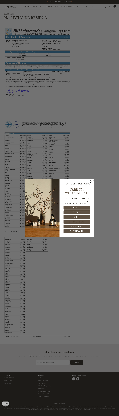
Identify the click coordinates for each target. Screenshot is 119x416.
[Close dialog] (92, 181)
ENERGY (76, 212)
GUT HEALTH (77, 231)
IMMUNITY (77, 226)
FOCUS (77, 207)
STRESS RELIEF (77, 221)
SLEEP (77, 217)
